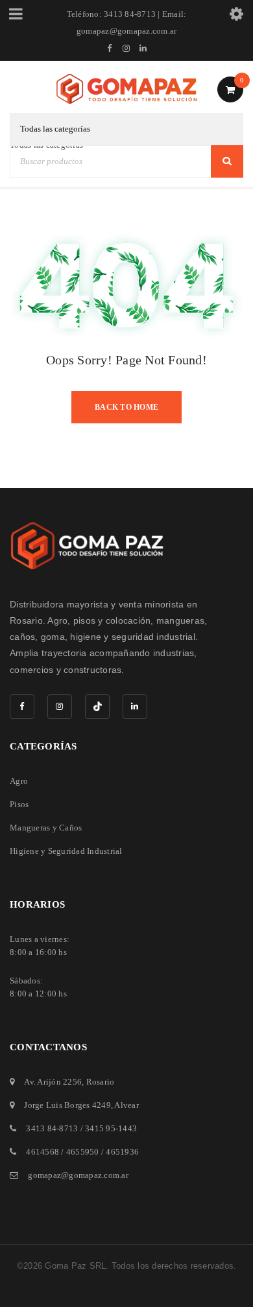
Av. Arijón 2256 (53, 1082)
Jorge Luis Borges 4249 (67, 1105)
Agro (19, 781)
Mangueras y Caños (46, 827)
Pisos (19, 804)
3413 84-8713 (52, 1128)
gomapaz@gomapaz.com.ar (78, 1175)
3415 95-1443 (111, 1128)
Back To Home (126, 407)
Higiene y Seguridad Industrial (66, 851)
